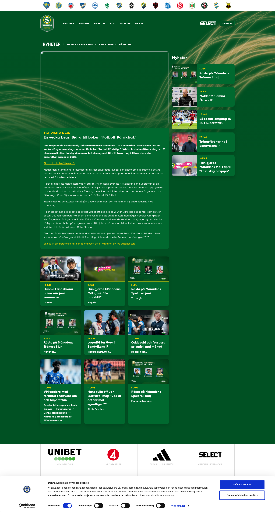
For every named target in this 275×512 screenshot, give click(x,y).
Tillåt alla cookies (242, 484)
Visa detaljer (178, 505)
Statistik (84, 23)
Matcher (68, 23)
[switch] (98, 505)
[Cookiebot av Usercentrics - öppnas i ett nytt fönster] (27, 505)
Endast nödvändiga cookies (242, 495)
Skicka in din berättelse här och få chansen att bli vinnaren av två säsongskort (89, 243)
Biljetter (99, 23)
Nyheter (125, 23)
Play (113, 23)
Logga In (227, 23)
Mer (137, 23)
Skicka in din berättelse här (59, 163)
